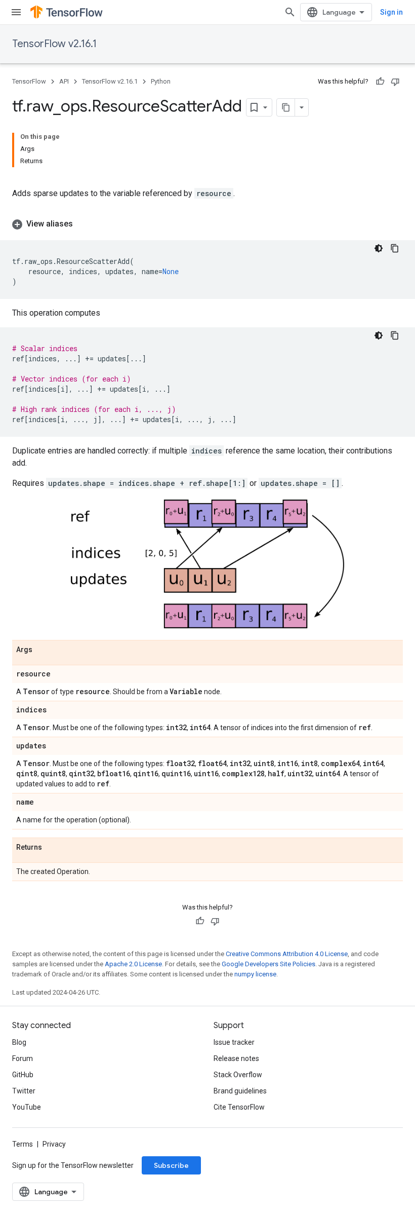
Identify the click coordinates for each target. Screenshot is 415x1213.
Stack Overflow (238, 1075)
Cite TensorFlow (239, 1107)
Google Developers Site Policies (268, 964)
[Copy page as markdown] (286, 107)
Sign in (391, 12)
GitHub (22, 1075)
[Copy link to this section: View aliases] (83, 224)
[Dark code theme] (378, 248)
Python (161, 81)
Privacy (54, 1144)
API (64, 81)
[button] (207, 224)
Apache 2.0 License (133, 964)
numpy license (255, 974)
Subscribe (171, 1165)
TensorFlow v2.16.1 (54, 43)
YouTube (26, 1107)
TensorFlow (29, 81)
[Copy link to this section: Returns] (52, 848)
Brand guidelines (240, 1091)
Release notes (236, 1058)
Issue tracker (234, 1042)
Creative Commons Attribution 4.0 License (287, 954)
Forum (22, 1058)
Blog (19, 1042)
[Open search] (290, 12)
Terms (22, 1144)
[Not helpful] (395, 81)
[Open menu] (16, 12)
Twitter (23, 1091)
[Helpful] (380, 81)
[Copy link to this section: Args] (42, 651)
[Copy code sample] (395, 248)
